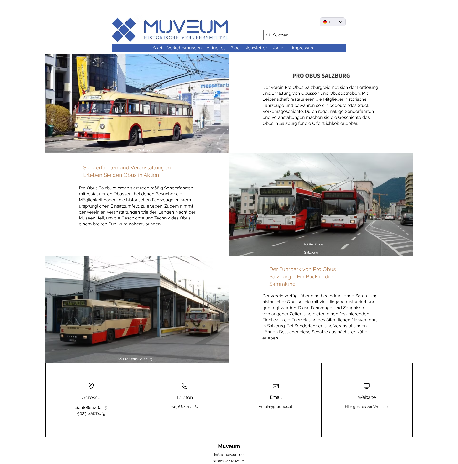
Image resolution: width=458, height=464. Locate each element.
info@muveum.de (229, 455)
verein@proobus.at (275, 406)
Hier (348, 406)
